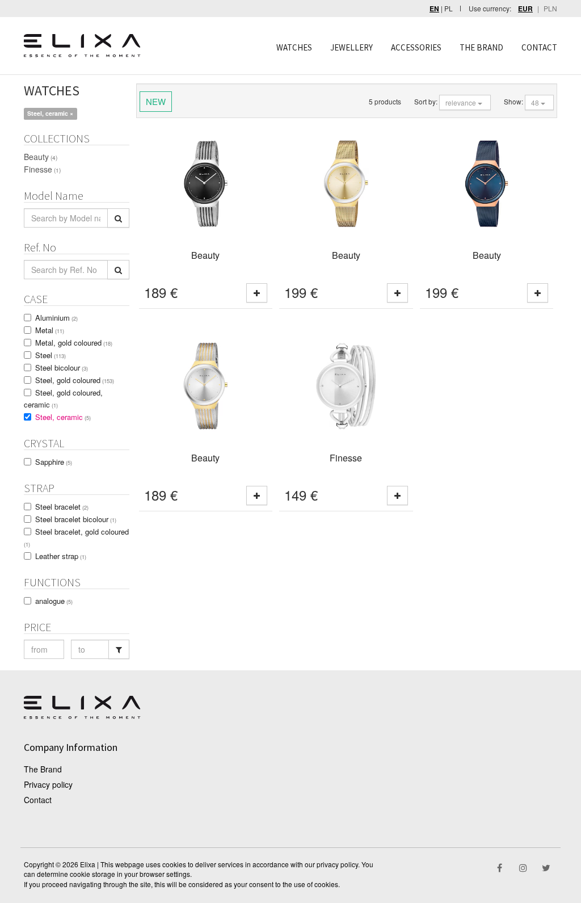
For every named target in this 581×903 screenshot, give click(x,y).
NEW (156, 101)
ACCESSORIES (416, 47)
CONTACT (539, 47)
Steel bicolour (61, 367)
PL (448, 8)
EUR (525, 9)
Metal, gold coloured (73, 342)
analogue (54, 600)
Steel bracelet (62, 506)
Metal (49, 330)
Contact (38, 799)
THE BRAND (481, 47)
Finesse (42, 169)
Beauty (40, 156)
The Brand (43, 769)
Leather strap (60, 556)
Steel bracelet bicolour (75, 519)
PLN (550, 8)
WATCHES (294, 47)
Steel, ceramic (63, 416)
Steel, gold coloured (74, 380)
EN (434, 9)
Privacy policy (48, 784)
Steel (50, 355)
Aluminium (56, 317)
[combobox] (465, 102)
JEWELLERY (351, 47)
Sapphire (53, 461)
